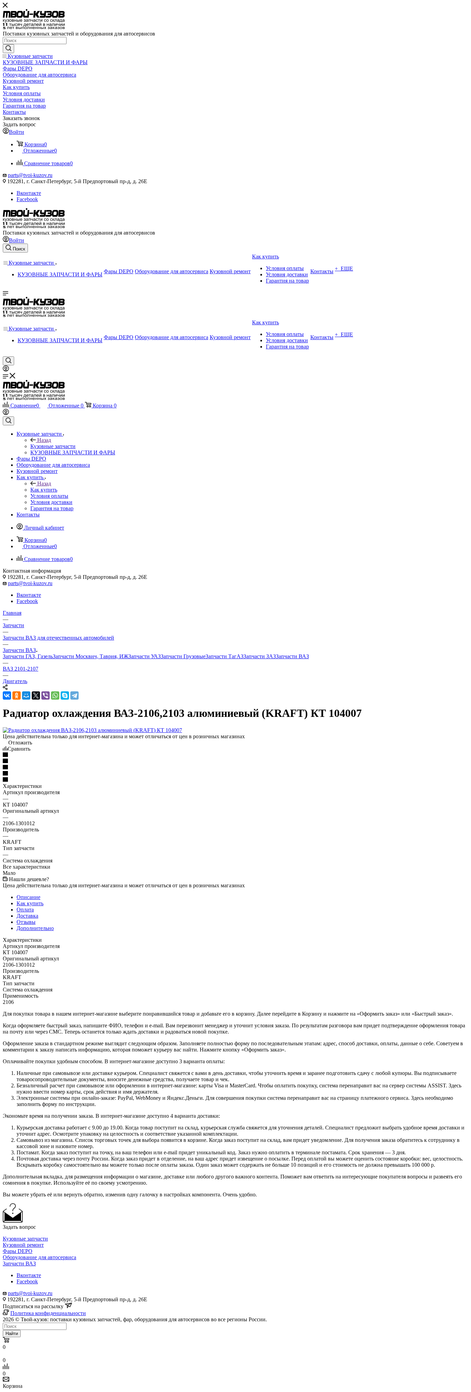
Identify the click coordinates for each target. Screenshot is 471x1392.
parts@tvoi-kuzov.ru (30, 175)
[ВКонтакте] (7, 695)
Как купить (43, 490)
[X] (36, 695)
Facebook (27, 199)
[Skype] (65, 695)
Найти (12, 1333)
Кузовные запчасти (53, 446)
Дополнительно (35, 928)
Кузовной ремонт (23, 1245)
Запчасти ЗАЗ (259, 656)
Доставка (27, 916)
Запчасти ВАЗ (292, 656)
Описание (28, 897)
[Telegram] (74, 695)
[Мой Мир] (26, 695)
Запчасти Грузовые (183, 656)
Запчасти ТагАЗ (224, 656)
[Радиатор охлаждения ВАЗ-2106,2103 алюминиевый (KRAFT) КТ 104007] (92, 730)
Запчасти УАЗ (144, 656)
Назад (44, 440)
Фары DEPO (17, 1251)
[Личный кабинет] (6, 370)
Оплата (25, 909)
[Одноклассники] (16, 695)
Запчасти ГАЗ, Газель (28, 656)
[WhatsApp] (55, 695)
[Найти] (8, 48)
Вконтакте (29, 193)
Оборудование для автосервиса (39, 1257)
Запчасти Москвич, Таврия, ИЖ (90, 656)
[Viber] (45, 695)
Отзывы (26, 922)
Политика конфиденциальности (48, 1313)
